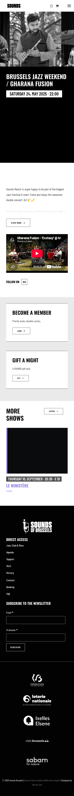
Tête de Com (37, 784)
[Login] (50, 5)
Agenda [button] (52, 411)
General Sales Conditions (34, 780)
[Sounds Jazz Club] (14, 6)
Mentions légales (53, 780)
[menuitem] (37, 545)
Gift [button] (19, 378)
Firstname (12, 630)
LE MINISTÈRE (17, 485)
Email (9, 612)
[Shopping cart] (56, 5)
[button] (69, 6)
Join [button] (19, 331)
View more (16, 222)
